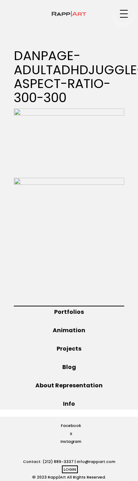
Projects (69, 349)
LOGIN (70, 469)
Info (69, 404)
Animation (69, 330)
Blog (69, 367)
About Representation (69, 385)
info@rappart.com (96, 461)
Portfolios (69, 312)
